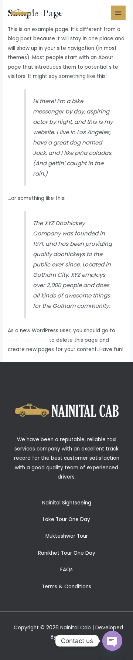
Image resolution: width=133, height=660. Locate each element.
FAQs (66, 569)
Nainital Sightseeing (66, 502)
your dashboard (28, 340)
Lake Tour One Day (66, 519)
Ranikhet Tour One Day (66, 553)
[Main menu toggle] (118, 13)
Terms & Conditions (66, 586)
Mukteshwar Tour (66, 536)
